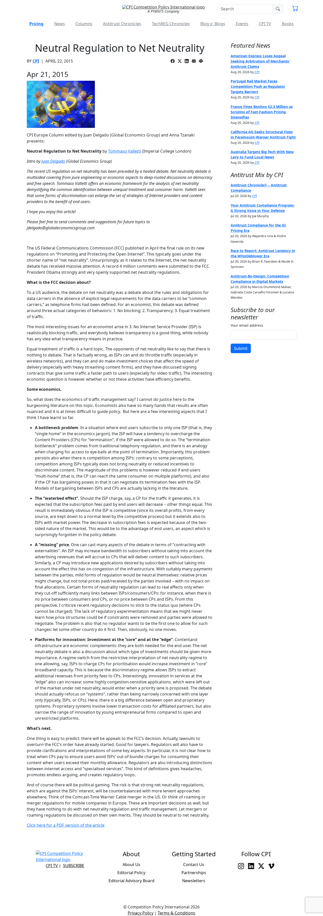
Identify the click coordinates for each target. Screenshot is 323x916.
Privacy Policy (140, 913)
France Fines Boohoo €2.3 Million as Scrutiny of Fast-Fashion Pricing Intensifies (262, 112)
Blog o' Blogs (212, 23)
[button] (295, 9)
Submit (241, 348)
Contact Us (193, 864)
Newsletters (193, 880)
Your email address (247, 325)
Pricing (36, 23)
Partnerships (193, 872)
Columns (83, 23)
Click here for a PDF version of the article (65, 825)
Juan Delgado (53, 161)
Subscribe (73, 865)
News (59, 23)
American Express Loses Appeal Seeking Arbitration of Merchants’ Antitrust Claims (260, 61)
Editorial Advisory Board (131, 880)
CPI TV (265, 23)
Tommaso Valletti (124, 151)
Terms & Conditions (176, 913)
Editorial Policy (131, 872)
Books (288, 23)
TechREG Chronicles (171, 23)
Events (242, 23)
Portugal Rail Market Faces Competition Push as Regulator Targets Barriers (258, 86)
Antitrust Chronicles (122, 23)
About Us (131, 864)
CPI (36, 61)
